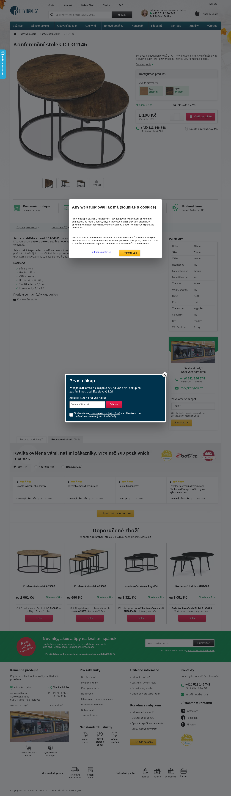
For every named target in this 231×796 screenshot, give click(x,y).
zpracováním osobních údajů (104, 413)
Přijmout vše (130, 253)
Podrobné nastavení (101, 252)
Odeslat (114, 404)
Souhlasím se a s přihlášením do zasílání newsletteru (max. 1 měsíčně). (107, 415)
